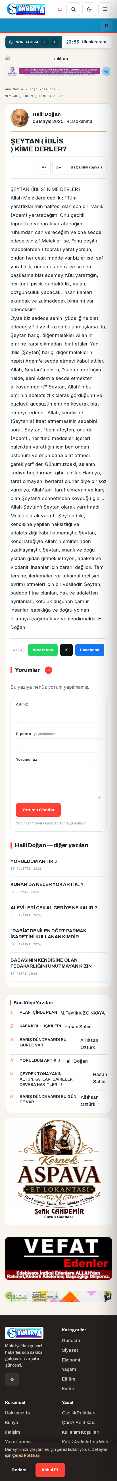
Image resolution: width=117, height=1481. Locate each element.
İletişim (12, 1432)
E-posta (35, 734)
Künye (11, 1422)
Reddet (19, 1470)
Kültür (68, 1388)
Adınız (22, 704)
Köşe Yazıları (42, 89)
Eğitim (68, 1379)
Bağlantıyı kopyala (87, 167)
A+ (58, 167)
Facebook (89, 650)
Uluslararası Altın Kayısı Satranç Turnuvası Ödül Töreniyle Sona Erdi (86, 42)
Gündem (71, 1340)
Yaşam (69, 1369)
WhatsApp (43, 650)
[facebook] (106, 25)
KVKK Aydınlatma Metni (86, 1441)
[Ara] (73, 9)
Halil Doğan (47, 114)
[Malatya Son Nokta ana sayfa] (26, 9)
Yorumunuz (26, 759)
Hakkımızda (17, 1412)
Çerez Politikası (78, 1422)
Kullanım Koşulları (80, 1432)
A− (44, 167)
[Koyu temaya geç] (89, 9)
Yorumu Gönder (38, 810)
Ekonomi (71, 1359)
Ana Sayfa (14, 89)
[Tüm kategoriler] (105, 9)
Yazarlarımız (18, 1441)
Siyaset (70, 1350)
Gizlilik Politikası (79, 1412)
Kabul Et (50, 1470)
